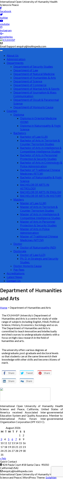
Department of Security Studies (33, 66)
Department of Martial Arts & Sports (36, 89)
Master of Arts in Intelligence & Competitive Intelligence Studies (40, 216)
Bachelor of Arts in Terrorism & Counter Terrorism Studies (40, 142)
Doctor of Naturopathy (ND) (38, 247)
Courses (12, 111)
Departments (15, 63)
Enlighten (51, 477)
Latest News (14, 277)
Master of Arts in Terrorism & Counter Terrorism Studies (39, 208)
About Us (12, 55)
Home (3, 307)
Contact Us (13, 281)
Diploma (18, 114)
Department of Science (27, 81)
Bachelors (19, 133)
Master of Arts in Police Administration (35, 231)
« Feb (3, 458)
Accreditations (16, 273)
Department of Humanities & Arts (34, 78)
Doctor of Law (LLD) (32, 255)
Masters (18, 199)
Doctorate (19, 251)
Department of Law (25, 70)
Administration (16, 59)
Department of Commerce (29, 85)
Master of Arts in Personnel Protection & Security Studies (38, 223)
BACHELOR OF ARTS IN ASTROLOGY (34, 186)
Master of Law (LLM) (33, 203)
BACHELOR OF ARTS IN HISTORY (40, 196)
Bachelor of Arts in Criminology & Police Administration (41, 164)
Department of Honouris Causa (33, 107)
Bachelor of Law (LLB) (34, 137)
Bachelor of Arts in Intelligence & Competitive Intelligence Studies (40, 149)
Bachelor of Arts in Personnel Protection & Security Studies (38, 157)
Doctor (17, 244)
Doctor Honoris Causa (27, 266)
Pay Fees (18, 270)
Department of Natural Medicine (34, 74)
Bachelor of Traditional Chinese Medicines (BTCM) (40, 172)
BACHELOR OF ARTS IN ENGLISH (40, 192)
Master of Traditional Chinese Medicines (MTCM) (39, 238)
